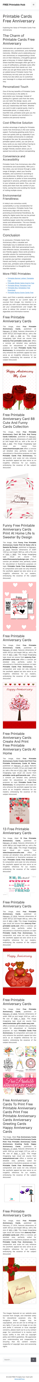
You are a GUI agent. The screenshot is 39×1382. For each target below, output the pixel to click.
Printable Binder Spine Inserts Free (21, 283)
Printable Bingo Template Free (19, 285)
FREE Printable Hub (14, 4)
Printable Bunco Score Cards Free (20, 293)
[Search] (33, 1360)
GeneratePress (19, 1379)
